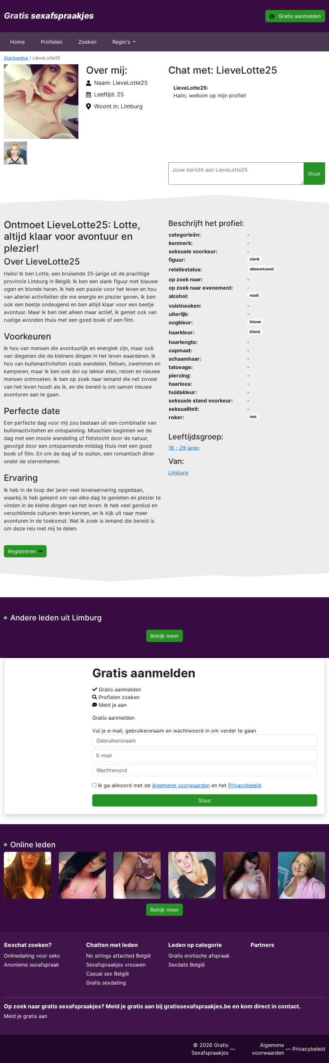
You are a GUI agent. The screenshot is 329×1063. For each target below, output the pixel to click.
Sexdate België (186, 964)
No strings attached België (118, 955)
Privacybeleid (244, 785)
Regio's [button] (122, 42)
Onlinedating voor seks (32, 955)
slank (255, 259)
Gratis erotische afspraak (199, 955)
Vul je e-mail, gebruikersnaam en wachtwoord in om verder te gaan (174, 730)
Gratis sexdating (106, 982)
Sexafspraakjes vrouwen (116, 964)
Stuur (204, 800)
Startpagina (16, 57)
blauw (255, 321)
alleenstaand (262, 268)
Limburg (178, 472)
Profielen (51, 42)
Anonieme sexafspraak (31, 964)
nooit (254, 295)
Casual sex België (107, 973)
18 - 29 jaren (183, 448)
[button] (41, 101)
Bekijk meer (164, 636)
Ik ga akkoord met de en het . (179, 785)
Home (17, 42)
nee (253, 416)
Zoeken (87, 42)
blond (255, 331)
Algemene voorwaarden (181, 785)
